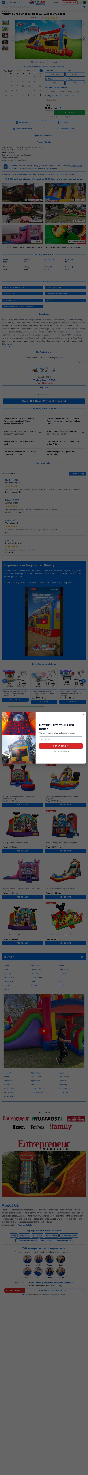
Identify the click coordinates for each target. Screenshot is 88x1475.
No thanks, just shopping (61, 751)
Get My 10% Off (61, 746)
